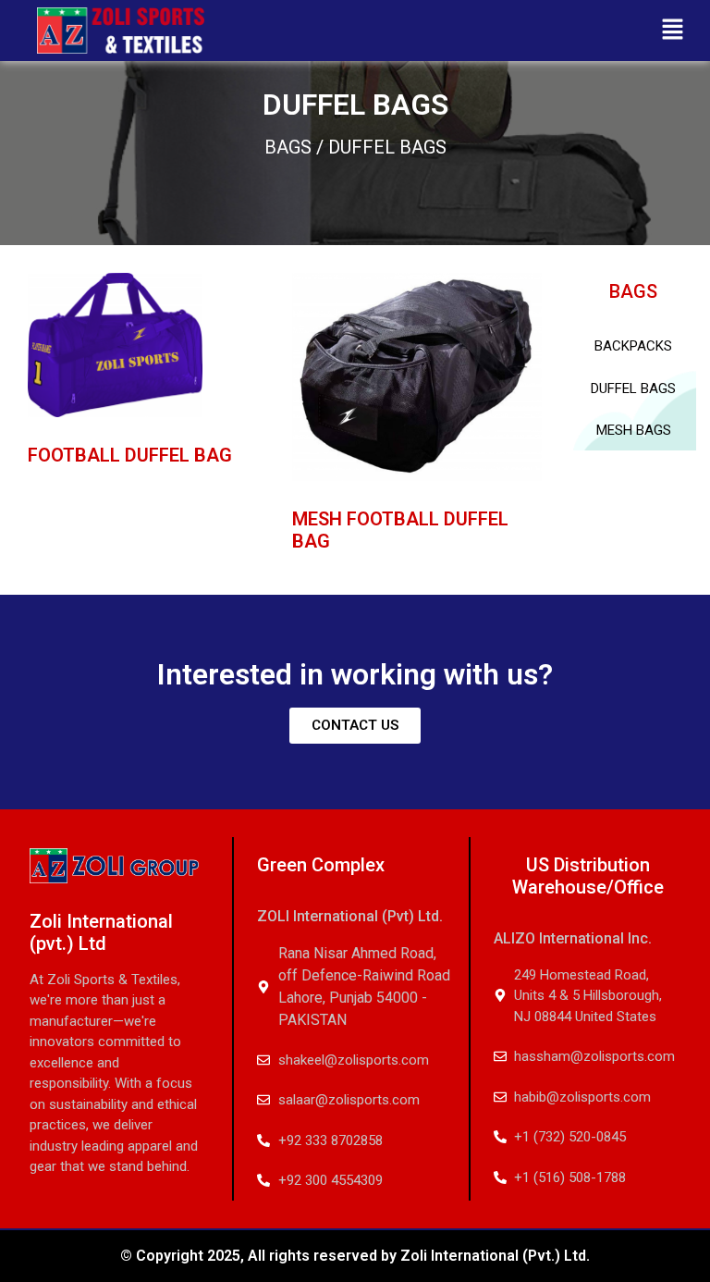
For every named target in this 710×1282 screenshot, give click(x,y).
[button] (673, 30)
